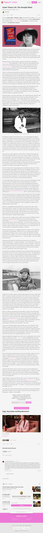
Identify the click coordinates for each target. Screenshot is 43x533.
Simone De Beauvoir (6, 66)
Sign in (39, 2)
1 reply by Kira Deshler (10, 473)
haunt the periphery (13, 220)
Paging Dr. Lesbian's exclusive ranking (9, 488)
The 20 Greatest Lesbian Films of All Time (12, 487)
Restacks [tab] (9, 451)
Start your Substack (18, 528)
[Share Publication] (30, 2)
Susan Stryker (13, 358)
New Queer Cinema (12, 319)
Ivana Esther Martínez (9, 461)
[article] (21, 489)
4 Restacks (14, 440)
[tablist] (6, 452)
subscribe (36, 18)
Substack (16, 530)
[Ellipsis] (40, 461)
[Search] (28, 2)
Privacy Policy (29, 508)
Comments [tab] (5, 451)
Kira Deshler (7, 11)
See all (4, 509)
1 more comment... (5, 478)
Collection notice (28, 525)
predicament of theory (31, 380)
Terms (24, 525)
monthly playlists (16, 21)
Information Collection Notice (21, 508)
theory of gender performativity (17, 191)
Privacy (21, 525)
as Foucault (19, 338)
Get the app (27, 528)
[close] (31, 491)
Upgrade (15, 19)
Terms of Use (27, 507)
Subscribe (34, 2)
